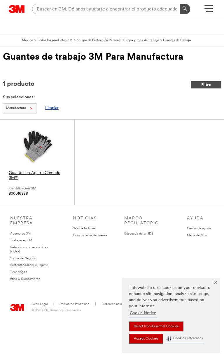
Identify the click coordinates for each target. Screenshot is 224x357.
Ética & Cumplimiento (25, 279)
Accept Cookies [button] (146, 338)
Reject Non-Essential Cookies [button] (156, 326)
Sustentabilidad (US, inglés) (29, 265)
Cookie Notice (143, 313)
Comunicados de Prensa (90, 235)
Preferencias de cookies (118, 304)
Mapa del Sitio (197, 235)
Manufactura (16, 108)
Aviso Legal (40, 304)
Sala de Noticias (84, 228)
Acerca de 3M (20, 233)
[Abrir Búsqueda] (208, 10)
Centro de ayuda (199, 228)
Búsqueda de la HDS (138, 233)
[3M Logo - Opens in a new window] (17, 9)
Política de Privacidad (74, 304)
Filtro (206, 85)
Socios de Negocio (23, 258)
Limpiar (52, 108)
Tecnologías (18, 272)
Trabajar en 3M (21, 240)
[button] (184, 338)
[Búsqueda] (185, 9)
